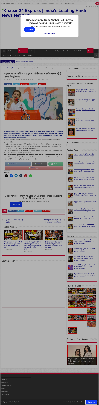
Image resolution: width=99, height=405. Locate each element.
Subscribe (29, 29)
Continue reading (49, 33)
